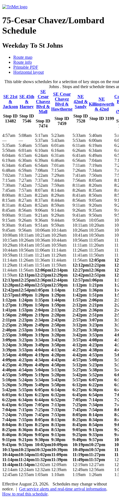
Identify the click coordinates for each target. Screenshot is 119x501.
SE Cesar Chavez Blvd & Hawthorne (62, 101)
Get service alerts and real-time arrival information (62, 489)
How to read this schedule (25, 494)
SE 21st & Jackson (10, 101)
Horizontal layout (28, 72)
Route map (22, 57)
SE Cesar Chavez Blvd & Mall (43, 101)
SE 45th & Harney (26, 101)
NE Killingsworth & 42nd (101, 104)
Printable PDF (25, 67)
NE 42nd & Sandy (81, 101)
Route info (22, 62)
